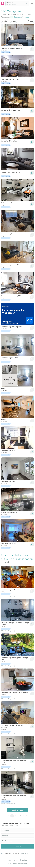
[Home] (2, 853)
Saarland (17, 17)
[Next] (31, 35)
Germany (26, 17)
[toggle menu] (32, 3)
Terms (15, 860)
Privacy (9, 860)
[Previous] (3, 35)
